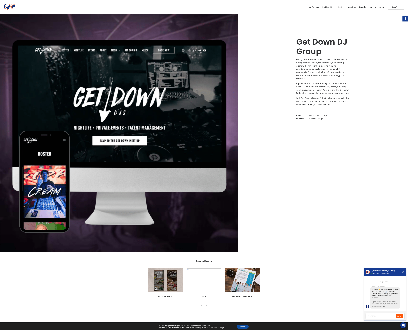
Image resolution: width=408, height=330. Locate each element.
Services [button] (341, 7)
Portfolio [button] (362, 7)
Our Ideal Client (328, 7)
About (382, 7)
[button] (405, 18)
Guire (204, 296)
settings (221, 328)
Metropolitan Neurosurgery (242, 296)
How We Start (313, 7)
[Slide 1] (201, 305)
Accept (242, 327)
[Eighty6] (9, 7)
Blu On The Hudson (165, 296)
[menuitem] (314, 7)
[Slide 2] (204, 305)
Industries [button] (352, 7)
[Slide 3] (206, 305)
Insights (373, 7)
